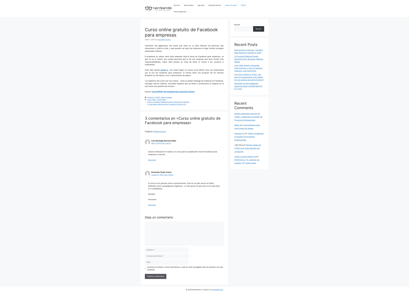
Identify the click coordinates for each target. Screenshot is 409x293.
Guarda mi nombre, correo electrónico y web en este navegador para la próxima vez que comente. (185, 268)
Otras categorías (180, 12)
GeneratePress (217, 290)
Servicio (177, 5)
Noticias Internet (215, 5)
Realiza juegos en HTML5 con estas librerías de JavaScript (247, 148)
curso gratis (151, 99)
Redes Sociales (231, 5)
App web (201, 5)
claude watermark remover (245, 114)
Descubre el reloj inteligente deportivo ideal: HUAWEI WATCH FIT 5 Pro (248, 86)
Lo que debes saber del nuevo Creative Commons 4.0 (166, 104)
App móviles (188, 5)
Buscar (237, 25)
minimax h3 (239, 133)
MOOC (243, 5)
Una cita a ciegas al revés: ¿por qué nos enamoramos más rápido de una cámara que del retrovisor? (249, 77)
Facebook (150, 97)
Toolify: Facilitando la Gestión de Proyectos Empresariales (249, 136)
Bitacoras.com (160, 131)
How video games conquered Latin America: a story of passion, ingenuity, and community (248, 68)
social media (161, 99)
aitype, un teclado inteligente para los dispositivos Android (168, 102)
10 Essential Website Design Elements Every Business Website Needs (248, 59)
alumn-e (164, 70)
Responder (152, 160)
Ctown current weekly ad (245, 157)
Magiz (236, 125)
